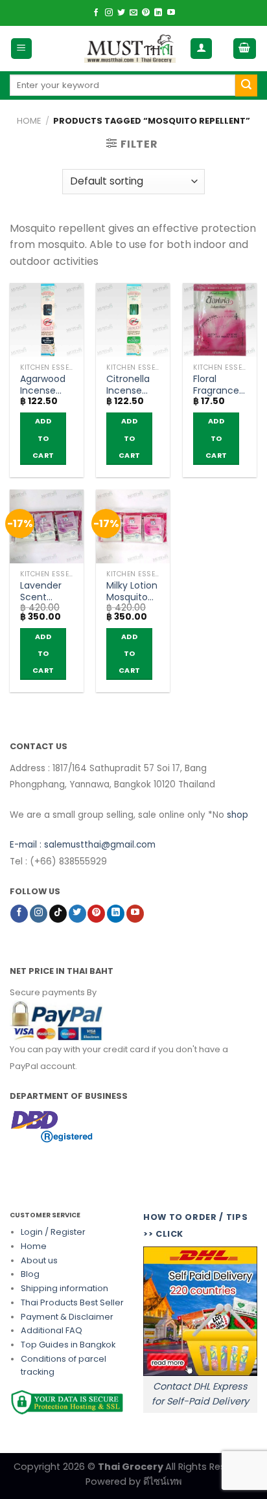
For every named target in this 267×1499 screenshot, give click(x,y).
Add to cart (43, 438)
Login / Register (53, 1231)
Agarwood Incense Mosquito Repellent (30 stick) (42, 384)
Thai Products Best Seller (72, 1302)
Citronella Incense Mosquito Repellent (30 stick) (128, 384)
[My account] (201, 49)
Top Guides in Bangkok (68, 1344)
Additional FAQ (51, 1330)
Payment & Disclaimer (67, 1316)
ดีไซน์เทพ (162, 1481)
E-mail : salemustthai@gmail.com (83, 845)
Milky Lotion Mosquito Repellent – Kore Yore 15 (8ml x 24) (131, 591)
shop (237, 815)
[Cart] (245, 49)
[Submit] (246, 85)
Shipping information (64, 1288)
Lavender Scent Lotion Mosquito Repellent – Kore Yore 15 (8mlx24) (45, 591)
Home (29, 120)
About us (39, 1260)
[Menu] (21, 49)
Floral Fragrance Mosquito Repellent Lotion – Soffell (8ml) (216, 384)
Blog (30, 1273)
